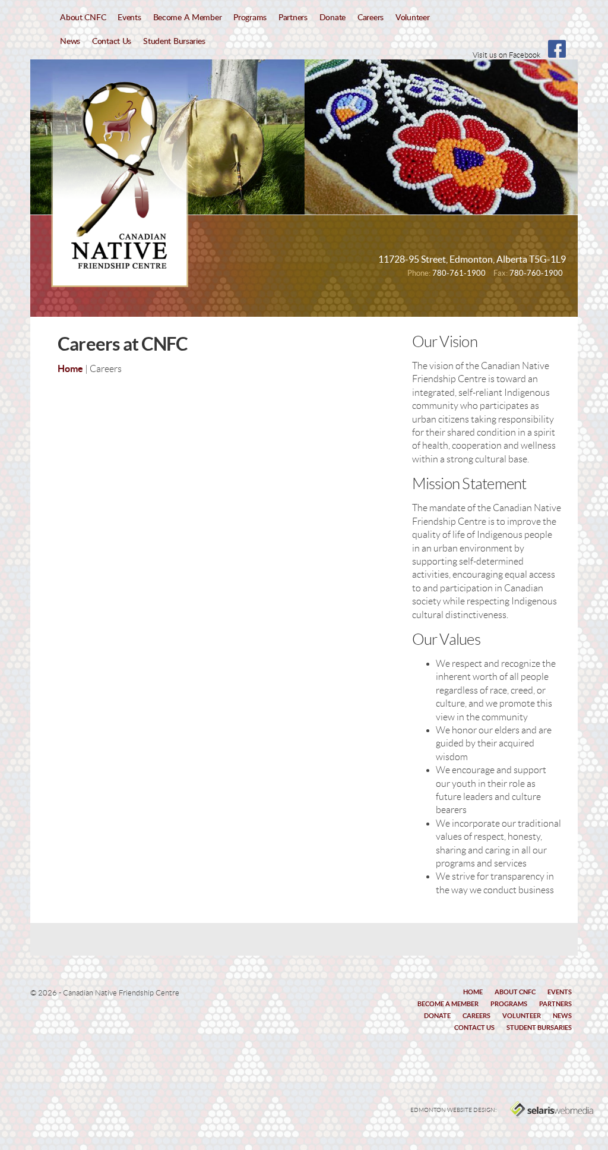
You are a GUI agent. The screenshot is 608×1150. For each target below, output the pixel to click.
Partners (293, 17)
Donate (332, 17)
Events (129, 17)
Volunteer (412, 17)
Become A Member (187, 17)
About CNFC (83, 17)
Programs (250, 17)
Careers (370, 17)
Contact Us (111, 41)
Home (70, 368)
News (70, 41)
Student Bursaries (174, 41)
